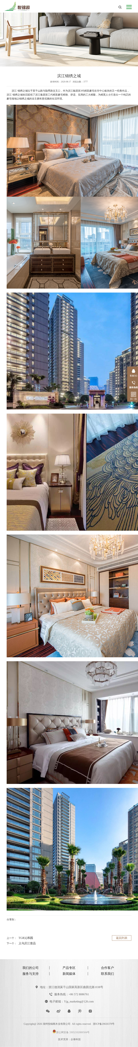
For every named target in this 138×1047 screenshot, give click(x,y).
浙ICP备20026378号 (103, 1024)
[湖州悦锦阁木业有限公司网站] (20, 5)
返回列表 (121, 937)
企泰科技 (76, 1039)
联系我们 (107, 974)
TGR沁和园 (26, 937)
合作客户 (107, 968)
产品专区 (69, 968)
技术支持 (63, 1039)
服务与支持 (30, 974)
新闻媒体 (69, 974)
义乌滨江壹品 (27, 943)
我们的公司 (30, 968)
